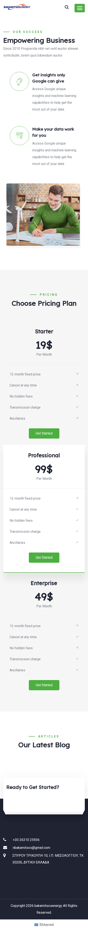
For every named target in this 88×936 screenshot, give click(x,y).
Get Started (44, 433)
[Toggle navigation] (80, 8)
